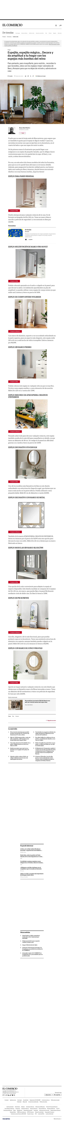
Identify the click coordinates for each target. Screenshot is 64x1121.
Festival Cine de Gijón (39, 1112)
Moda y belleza (24, 33)
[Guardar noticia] (10, 76)
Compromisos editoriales (33, 1101)
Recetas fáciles (13, 1112)
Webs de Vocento (57, 1118)
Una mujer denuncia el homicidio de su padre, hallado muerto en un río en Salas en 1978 (20, 744)
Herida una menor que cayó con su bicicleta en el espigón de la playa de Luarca (19, 750)
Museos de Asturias (51, 1108)
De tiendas (8, 32)
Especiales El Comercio (49, 1112)
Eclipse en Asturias (25, 1108)
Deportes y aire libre (40, 33)
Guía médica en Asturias (9, 1108)
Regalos (54, 33)
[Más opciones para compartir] (33, 76)
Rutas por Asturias (33, 1108)
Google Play (57, 1094)
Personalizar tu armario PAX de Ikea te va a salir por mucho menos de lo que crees (37, 701)
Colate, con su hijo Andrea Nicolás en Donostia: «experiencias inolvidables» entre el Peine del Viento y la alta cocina (31, 850)
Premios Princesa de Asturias (51, 1106)
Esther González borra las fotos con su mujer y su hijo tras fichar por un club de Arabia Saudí (45, 744)
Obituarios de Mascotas (40, 1106)
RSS (36, 1114)
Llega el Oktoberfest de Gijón (29, 945)
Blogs (14, 1110)
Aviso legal (19, 1100)
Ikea (13, 716)
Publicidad (19, 1101)
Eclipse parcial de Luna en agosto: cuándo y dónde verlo (31, 941)
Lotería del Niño (41, 1114)
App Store (49, 1094)
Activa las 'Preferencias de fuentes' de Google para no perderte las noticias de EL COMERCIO (32, 949)
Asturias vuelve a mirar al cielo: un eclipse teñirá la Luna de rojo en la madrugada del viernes (19, 758)
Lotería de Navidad (49, 1114)
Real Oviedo (17, 1106)
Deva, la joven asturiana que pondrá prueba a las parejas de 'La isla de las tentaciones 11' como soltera (19, 733)
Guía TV (57, 1108)
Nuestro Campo (30, 1114)
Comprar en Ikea (14, 210)
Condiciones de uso (46, 1100)
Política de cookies (43, 1101)
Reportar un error (52, 720)
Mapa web (25, 1101)
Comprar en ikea (14, 281)
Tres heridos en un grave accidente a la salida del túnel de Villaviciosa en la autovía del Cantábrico (45, 733)
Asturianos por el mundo (44, 1110)
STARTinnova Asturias (21, 1112)
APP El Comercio (30, 1112)
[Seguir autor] (22, 133)
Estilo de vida (31, 33)
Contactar (7, 1100)
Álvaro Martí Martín (24, 128)
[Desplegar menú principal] (60, 25)
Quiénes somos (13, 1100)
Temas (9, 716)
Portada (4, 36)
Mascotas (60, 33)
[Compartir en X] (31, 76)
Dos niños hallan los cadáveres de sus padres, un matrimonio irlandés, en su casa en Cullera (45, 739)
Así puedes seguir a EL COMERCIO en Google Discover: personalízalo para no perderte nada (32, 954)
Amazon (17, 716)
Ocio (46, 33)
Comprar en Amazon (15, 331)
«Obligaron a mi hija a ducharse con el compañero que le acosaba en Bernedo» (31, 868)
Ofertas (50, 33)
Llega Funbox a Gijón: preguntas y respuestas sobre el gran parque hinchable (31, 937)
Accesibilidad (25, 1100)
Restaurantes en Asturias (55, 1110)
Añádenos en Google (41, 76)
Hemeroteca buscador (28, 1110)
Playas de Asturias (42, 1108)
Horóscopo (18, 1108)
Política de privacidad (55, 1100)
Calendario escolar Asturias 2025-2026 (18, 1114)
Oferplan (23, 1106)
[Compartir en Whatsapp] (26, 76)
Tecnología (18, 33)
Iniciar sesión (56, 25)
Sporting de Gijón (10, 1106)
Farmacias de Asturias (8, 1110)
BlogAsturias (19, 1110)
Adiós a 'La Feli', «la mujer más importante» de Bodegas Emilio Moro (32, 874)
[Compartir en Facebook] (28, 76)
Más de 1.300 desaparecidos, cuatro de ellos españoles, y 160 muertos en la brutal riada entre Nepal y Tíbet (20, 739)
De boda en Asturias (30, 1106)
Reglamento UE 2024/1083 (35, 1100)
